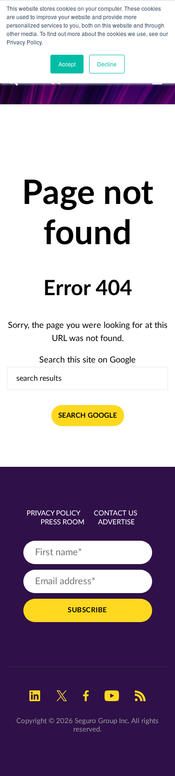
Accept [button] (67, 64)
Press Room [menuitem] (62, 522)
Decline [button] (107, 64)
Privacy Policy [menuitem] (53, 513)
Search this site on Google (87, 360)
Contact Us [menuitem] (115, 513)
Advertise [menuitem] (116, 522)
